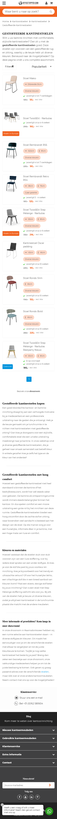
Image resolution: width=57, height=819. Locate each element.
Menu (4, 3)
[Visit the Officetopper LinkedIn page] (31, 797)
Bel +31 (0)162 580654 (31, 703)
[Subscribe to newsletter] (50, 785)
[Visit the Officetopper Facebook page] (19, 797)
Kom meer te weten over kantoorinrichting (29, 721)
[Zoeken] (51, 11)
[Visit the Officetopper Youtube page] (25, 797)
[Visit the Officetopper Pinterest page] (37, 797)
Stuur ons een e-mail (31, 697)
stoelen (45, 671)
